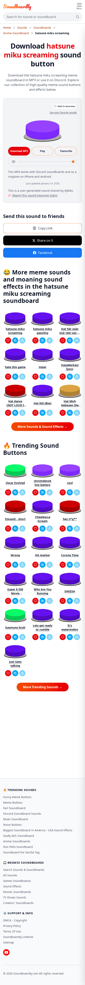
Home (7, 27)
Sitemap (8, 942)
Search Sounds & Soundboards (23, 870)
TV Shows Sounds (14, 897)
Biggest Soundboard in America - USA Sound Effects (37, 830)
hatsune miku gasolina (42, 331)
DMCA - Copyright (15, 920)
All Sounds (10, 875)
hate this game (15, 367)
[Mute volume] (13, 161)
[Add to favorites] (8, 340)
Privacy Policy (12, 926)
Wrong (15, 555)
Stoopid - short (15, 519)
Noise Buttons (12, 825)
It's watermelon (69, 627)
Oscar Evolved (15, 483)
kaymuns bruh (15, 627)
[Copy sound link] (15, 340)
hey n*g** (70, 519)
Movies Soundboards (17, 892)
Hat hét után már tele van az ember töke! (69, 331)
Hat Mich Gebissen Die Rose (69, 403)
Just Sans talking (15, 663)
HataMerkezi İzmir (69, 367)
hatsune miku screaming (15, 331)
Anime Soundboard (16, 33)
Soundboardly (17, 6)
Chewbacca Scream (42, 519)
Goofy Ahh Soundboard (18, 836)
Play (42, 151)
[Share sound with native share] (22, 340)
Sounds (22, 27)
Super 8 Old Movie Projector (15, 591)
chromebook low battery (42, 483)
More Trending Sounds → (42, 687)
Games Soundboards (17, 881)
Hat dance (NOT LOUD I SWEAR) (15, 403)
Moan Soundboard (15, 819)
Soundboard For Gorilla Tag (21, 852)
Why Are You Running (42, 591)
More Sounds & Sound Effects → (42, 426)
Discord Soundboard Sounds (22, 813)
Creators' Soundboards (18, 903)
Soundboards (42, 27)
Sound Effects (12, 886)
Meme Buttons (13, 802)
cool (70, 483)
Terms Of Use (12, 931)
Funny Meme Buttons (17, 797)
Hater (42, 367)
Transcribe (66, 151)
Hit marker (42, 555)
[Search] (77, 17)
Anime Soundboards (16, 841)
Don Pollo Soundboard (18, 847)
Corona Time (69, 555)
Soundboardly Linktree (18, 937)
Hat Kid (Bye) (42, 403)
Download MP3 (19, 151)
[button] (42, 129)
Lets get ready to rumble (42, 627)
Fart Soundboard (14, 808)
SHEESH (69, 591)
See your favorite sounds (63, 112)
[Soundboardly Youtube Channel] (6, 952)
